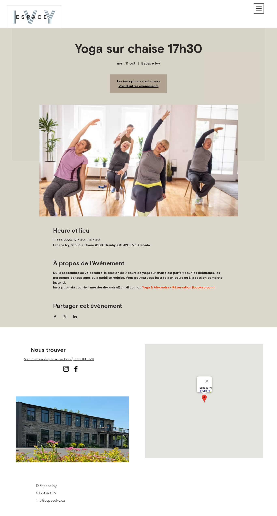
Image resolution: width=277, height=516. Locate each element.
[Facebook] (76, 369)
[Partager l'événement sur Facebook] (55, 316)
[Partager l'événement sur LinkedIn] (75, 316)
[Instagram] (66, 369)
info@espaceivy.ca (50, 500)
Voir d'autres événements (139, 86)
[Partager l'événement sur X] (65, 316)
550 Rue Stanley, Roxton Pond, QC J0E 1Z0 (59, 359)
